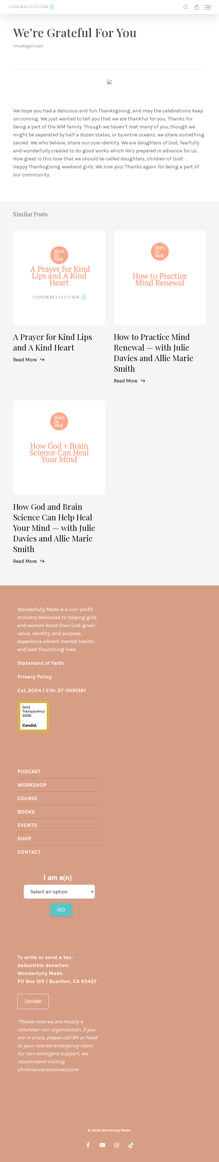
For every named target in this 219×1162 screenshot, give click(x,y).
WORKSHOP (31, 785)
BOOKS (26, 812)
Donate (33, 1001)
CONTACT (29, 852)
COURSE (27, 798)
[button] (208, 7)
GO (61, 910)
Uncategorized (28, 46)
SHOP (24, 838)
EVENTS (27, 825)
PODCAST (29, 771)
